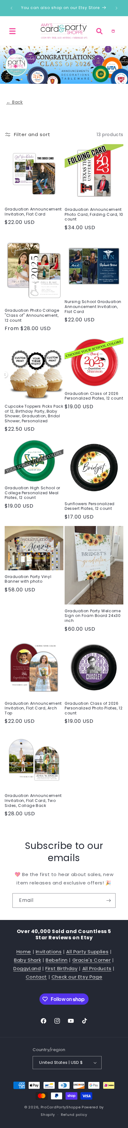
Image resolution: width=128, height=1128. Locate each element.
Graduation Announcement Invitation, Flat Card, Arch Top (33, 708)
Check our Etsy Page (77, 977)
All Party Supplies (87, 951)
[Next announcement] (116, 8)
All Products (97, 968)
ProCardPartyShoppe (61, 1107)
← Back (14, 102)
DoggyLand (27, 968)
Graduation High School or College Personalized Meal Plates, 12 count (32, 493)
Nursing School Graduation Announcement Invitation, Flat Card (93, 306)
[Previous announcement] (11, 8)
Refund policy (74, 1114)
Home (23, 951)
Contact (36, 977)
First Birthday (61, 968)
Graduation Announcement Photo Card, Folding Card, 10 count (94, 214)
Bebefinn (57, 960)
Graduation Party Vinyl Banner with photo (28, 579)
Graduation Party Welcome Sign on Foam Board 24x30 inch (93, 616)
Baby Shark (27, 960)
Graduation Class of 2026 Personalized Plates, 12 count (94, 396)
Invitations (49, 951)
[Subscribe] (108, 900)
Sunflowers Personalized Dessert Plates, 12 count (90, 506)
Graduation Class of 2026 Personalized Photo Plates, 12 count (93, 708)
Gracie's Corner (91, 960)
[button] (12, 31)
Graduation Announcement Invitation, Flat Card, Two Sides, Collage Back (33, 800)
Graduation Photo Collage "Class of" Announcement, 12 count (32, 315)
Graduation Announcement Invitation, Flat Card (33, 211)
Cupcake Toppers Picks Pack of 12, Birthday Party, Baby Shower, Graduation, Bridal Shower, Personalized (34, 413)
